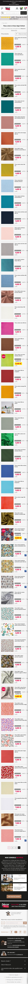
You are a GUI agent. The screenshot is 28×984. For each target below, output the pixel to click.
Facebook (11, 932)
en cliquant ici (20, 954)
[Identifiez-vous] (17, 8)
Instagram (24, 932)
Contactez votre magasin (13, 947)
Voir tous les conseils (14, 896)
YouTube (16, 932)
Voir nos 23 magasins (14, 4)
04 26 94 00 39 (18, 940)
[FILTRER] (27, 492)
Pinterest (20, 932)
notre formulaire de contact (19, 945)
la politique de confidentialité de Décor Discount (14, 927)
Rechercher (23, 13)
